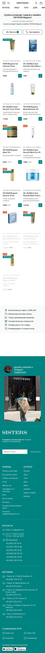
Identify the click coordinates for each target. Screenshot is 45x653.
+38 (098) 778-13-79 (14, 579)
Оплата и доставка (9, 471)
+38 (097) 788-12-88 (14, 547)
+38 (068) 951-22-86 (14, 557)
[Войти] (36, 3)
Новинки (27, 489)
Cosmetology (32, 638)
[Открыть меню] (4, 3)
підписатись (35, 452)
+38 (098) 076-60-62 (14, 617)
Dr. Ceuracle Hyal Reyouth (37, 61)
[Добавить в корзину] (20, 76)
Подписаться (20, 372)
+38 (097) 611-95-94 (13, 586)
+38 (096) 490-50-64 (14, 560)
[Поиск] (8, 3)
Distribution (10, 638)
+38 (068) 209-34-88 (14, 610)
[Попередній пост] (7, 399)
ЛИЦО (16, 8)
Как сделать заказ (9, 475)
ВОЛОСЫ (6, 8)
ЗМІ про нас (6, 485)
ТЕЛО (26, 8)
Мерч (26, 485)
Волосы (27, 471)
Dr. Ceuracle (27, 61)
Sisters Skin (31, 633)
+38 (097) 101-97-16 (13, 595)
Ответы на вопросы (10, 478)
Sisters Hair (10, 633)
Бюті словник (7, 498)
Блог (4, 495)
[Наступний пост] (38, 399)
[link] (41, 3)
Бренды (27, 496)
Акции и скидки (30, 493)
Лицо (26, 475)
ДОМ (35, 8)
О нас (4, 482)
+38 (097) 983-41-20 (14, 550)
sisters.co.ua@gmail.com (15, 530)
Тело (26, 478)
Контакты (6, 502)
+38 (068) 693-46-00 (14, 553)
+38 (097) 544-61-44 (14, 602)
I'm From (5, 61)
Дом (25, 482)
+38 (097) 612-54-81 (13, 543)
